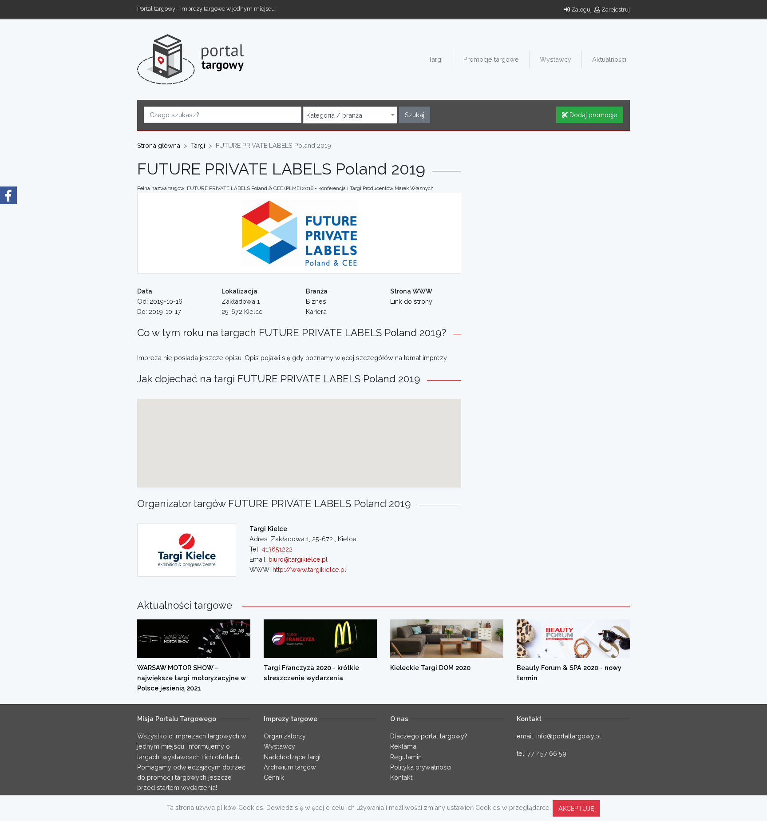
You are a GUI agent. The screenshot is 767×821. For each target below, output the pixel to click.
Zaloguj (581, 9)
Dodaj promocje (592, 115)
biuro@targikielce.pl (298, 559)
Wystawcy (555, 59)
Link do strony (411, 301)
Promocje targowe (491, 59)
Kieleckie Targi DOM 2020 (430, 667)
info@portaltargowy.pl (568, 736)
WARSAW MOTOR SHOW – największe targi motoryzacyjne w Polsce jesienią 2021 (191, 678)
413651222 (277, 549)
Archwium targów (290, 767)
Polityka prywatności (420, 767)
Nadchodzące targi (292, 757)
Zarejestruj (615, 9)
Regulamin (406, 757)
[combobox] (350, 115)
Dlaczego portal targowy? (428, 736)
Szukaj (414, 115)
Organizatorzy (285, 736)
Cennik (274, 777)
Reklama (403, 746)
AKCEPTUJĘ (576, 808)
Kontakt (401, 777)
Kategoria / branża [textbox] (334, 115)
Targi (435, 59)
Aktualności (609, 59)
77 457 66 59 (546, 753)
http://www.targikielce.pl (309, 569)
